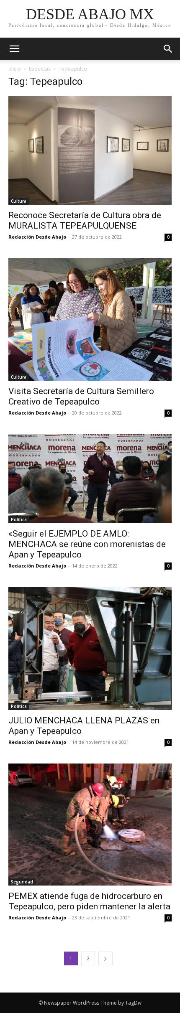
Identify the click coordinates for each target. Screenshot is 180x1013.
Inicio (14, 68)
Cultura (18, 201)
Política (19, 519)
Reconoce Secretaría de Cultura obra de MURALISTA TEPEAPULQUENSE (84, 220)
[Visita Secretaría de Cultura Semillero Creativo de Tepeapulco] (90, 319)
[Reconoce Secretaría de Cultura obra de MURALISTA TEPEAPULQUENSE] (90, 150)
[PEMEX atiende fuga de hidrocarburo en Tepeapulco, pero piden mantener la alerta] (90, 825)
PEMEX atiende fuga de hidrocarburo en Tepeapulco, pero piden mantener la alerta (89, 901)
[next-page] (105, 958)
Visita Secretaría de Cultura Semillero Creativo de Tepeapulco (81, 396)
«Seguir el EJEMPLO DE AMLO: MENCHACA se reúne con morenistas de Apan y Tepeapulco (87, 544)
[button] (168, 49)
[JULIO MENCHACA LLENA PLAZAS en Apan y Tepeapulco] (90, 648)
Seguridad (22, 882)
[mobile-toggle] (14, 49)
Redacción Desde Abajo (37, 237)
